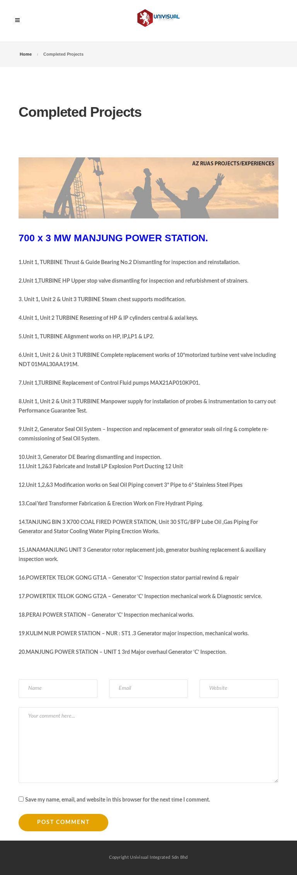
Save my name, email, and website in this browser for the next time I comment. (117, 800)
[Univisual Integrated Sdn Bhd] (160, 20)
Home (26, 54)
